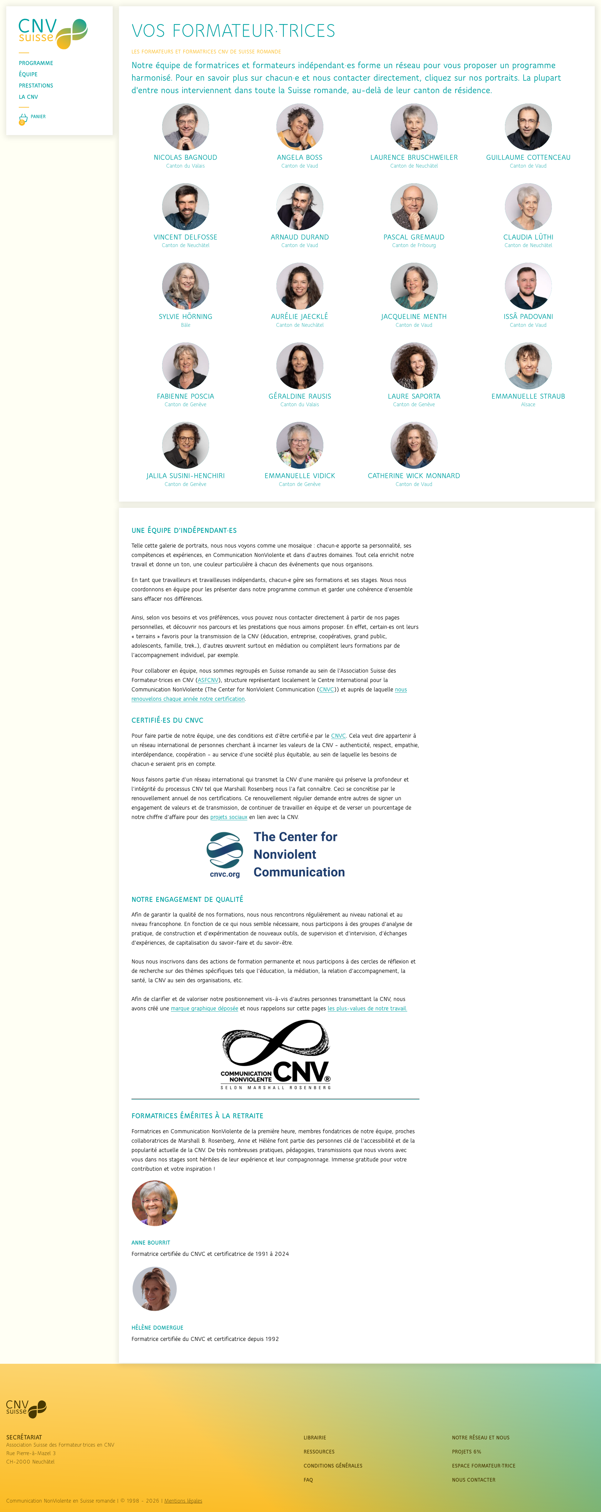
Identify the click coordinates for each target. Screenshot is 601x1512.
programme (36, 63)
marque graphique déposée (204, 1009)
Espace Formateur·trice (484, 1466)
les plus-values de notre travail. (367, 1009)
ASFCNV (208, 680)
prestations (36, 86)
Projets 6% (466, 1452)
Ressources (319, 1452)
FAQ (308, 1480)
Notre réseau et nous (481, 1438)
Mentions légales (183, 1501)
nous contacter (474, 1480)
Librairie (315, 1438)
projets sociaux (228, 817)
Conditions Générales (333, 1466)
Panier (38, 116)
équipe (28, 75)
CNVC (326, 690)
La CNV (28, 97)
